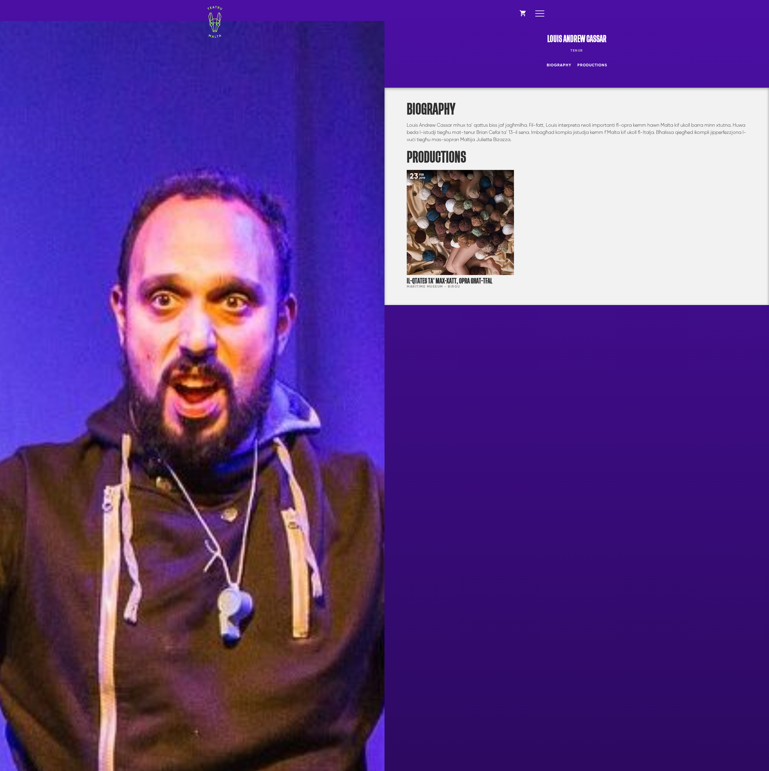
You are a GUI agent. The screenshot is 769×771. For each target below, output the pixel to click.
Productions (592, 65)
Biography (559, 65)
